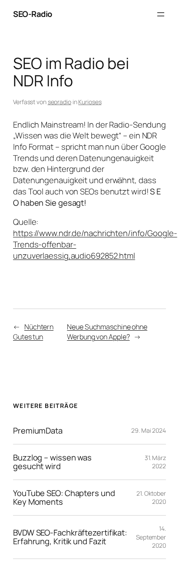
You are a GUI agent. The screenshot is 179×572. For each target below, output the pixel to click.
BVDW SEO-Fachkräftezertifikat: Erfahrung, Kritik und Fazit (70, 537)
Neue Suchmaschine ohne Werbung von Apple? (107, 332)
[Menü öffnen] (161, 14)
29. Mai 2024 (148, 430)
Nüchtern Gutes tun (33, 332)
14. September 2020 (151, 536)
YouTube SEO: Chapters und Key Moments (64, 497)
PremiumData (38, 430)
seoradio (59, 102)
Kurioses (89, 102)
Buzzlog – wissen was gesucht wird (52, 462)
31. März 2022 (155, 462)
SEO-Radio (32, 14)
